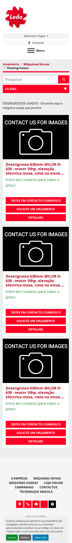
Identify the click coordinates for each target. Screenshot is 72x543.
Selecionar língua (34, 36)
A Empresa (19, 478)
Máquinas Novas (47, 478)
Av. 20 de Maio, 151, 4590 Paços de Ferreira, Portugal (19, 504)
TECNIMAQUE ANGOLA (36, 492)
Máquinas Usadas (23, 483)
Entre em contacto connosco (36, 201)
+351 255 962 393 (28, 504)
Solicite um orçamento (36, 209)
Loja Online (53, 483)
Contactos (48, 487)
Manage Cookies (36, 516)
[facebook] (44, 504)
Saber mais (41, 537)
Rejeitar (25, 537)
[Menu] (31, 50)
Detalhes (35, 218)
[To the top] (52, 504)
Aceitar (12, 537)
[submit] (63, 79)
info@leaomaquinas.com (36, 504)
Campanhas (24, 487)
